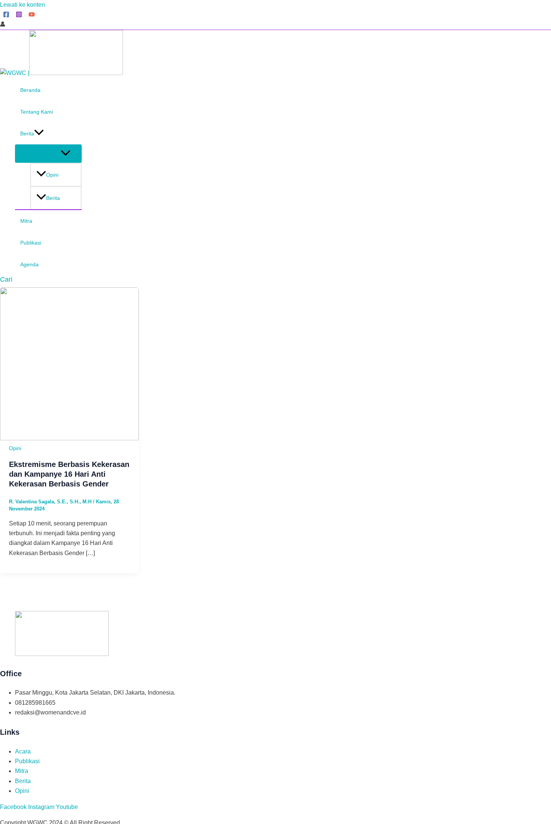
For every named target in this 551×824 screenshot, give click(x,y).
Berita (27, 134)
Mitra (26, 221)
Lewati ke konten (22, 5)
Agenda (29, 264)
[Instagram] (19, 15)
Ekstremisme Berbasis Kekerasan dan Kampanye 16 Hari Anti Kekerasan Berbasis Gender (69, 474)
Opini (52, 175)
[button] (6, 280)
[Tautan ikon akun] (2, 25)
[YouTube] (31, 15)
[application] (39, 133)
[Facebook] (6, 15)
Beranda (30, 90)
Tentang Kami (36, 112)
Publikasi (30, 243)
